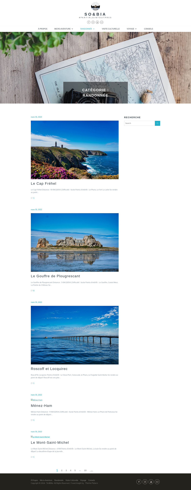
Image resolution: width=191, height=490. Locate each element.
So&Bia (95, 14)
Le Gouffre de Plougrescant (55, 276)
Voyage (130, 29)
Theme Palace (91, 483)
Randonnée (86, 29)
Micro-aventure (62, 29)
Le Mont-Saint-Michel (50, 442)
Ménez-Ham (41, 406)
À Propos (42, 29)
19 (85, 470)
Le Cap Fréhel (43, 183)
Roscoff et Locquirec (49, 369)
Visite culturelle (111, 29)
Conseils (148, 29)
